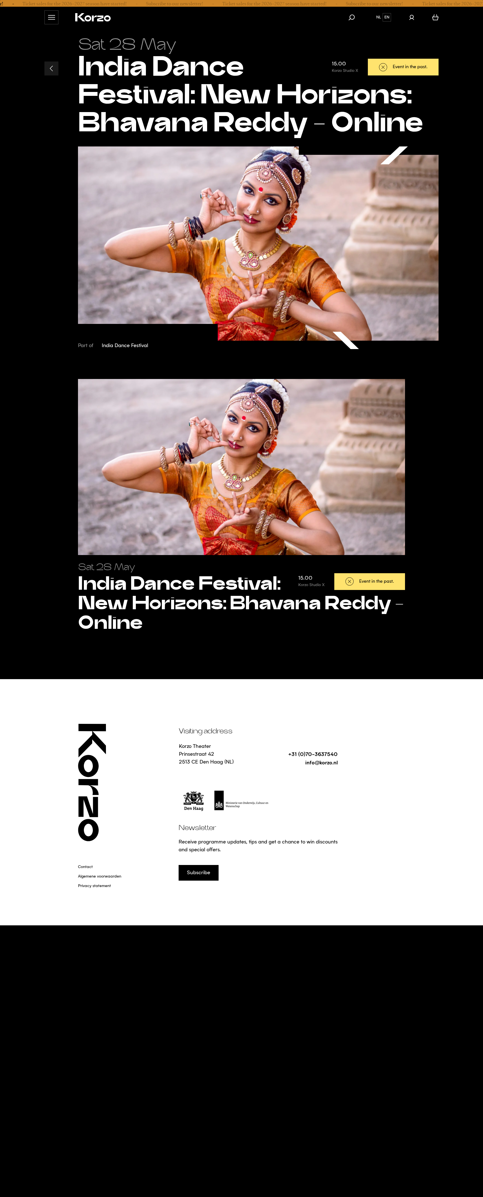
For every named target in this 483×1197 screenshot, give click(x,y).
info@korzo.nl (321, 762)
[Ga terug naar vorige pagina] (51, 68)
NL (378, 17)
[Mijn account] (411, 17)
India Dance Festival (125, 345)
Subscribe (198, 872)
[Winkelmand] (435, 17)
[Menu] (51, 17)
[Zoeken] (354, 17)
